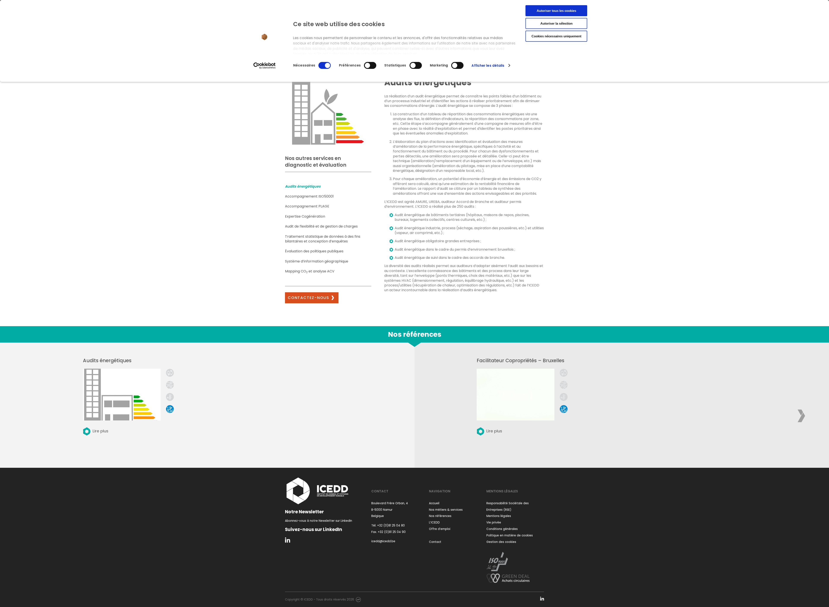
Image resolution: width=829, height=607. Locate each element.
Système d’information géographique (316, 261)
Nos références (440, 516)
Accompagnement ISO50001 (309, 196)
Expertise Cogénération (305, 216)
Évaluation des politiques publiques (314, 251)
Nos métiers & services (446, 510)
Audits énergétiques (303, 186)
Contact (435, 542)
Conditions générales (502, 529)
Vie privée (493, 522)
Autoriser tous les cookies (556, 11)
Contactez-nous (308, 297)
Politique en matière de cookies (509, 535)
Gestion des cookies (501, 542)
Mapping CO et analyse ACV (309, 271)
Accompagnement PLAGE (307, 206)
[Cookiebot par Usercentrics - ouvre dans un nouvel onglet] (264, 65)
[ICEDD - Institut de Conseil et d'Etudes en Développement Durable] (317, 491)
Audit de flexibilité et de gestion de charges (321, 226)
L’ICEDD (434, 522)
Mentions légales (498, 516)
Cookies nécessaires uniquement (556, 36)
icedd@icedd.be (383, 541)
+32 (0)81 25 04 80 (391, 525)
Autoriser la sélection (556, 23)
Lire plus (100, 431)
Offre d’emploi (439, 529)
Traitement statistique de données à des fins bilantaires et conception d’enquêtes (322, 239)
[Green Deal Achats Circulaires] (508, 577)
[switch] (370, 65)
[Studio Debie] (358, 599)
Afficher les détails (487, 65)
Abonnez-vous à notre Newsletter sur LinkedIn (318, 521)
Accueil (434, 503)
